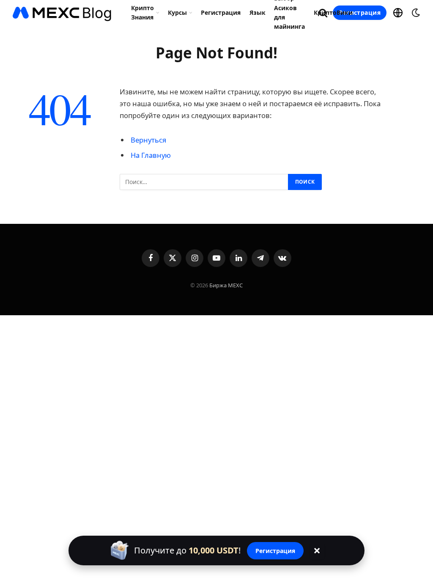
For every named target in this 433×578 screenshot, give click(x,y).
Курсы (177, 12)
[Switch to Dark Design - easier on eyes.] (414, 12)
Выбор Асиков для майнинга (289, 12)
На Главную (151, 155)
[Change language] (398, 13)
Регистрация (221, 12)
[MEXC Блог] (62, 12)
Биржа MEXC (226, 285)
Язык (257, 12)
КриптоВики (333, 12)
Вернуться (148, 140)
